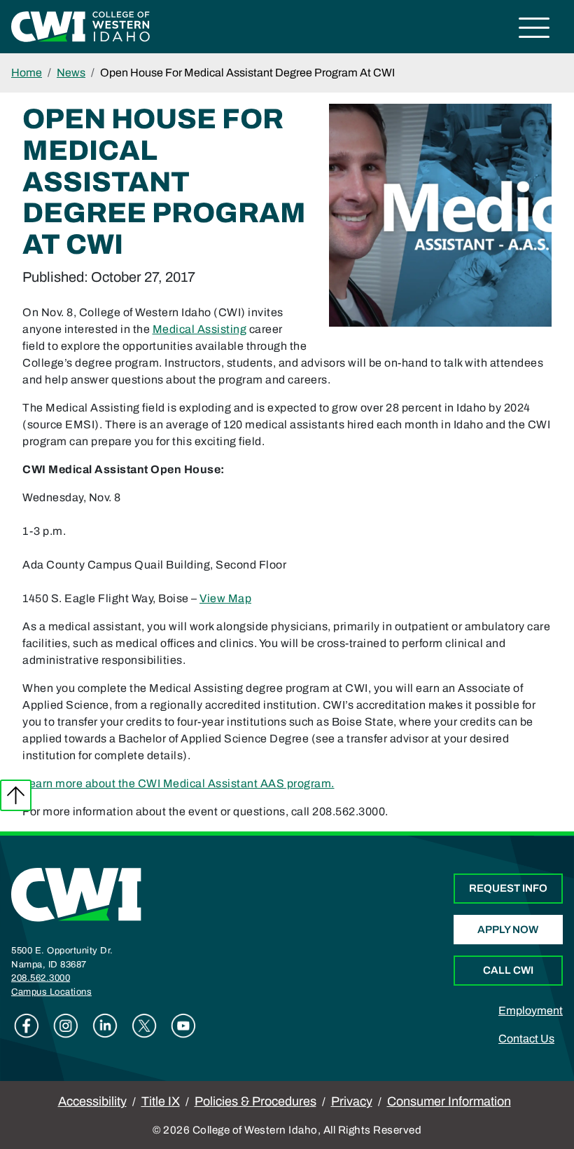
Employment (530, 1011)
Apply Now (507, 929)
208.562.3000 (40, 978)
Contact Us (526, 1039)
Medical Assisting (200, 329)
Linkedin (105, 1025)
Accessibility (92, 1101)
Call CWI (508, 970)
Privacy (351, 1101)
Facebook (26, 1025)
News (71, 73)
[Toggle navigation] (534, 30)
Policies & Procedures (255, 1101)
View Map (225, 598)
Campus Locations (51, 992)
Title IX (160, 1101)
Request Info (508, 888)
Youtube (183, 1025)
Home (26, 73)
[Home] (76, 894)
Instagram (65, 1025)
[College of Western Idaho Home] (80, 26)
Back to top (15, 795)
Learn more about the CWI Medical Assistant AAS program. (178, 783)
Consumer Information (449, 1101)
